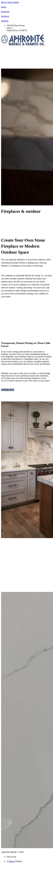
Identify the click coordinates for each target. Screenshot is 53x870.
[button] (7, 390)
